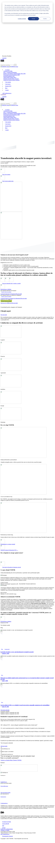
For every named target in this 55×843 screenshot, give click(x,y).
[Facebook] (1, 61)
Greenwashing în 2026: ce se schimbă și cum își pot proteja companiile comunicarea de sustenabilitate (25, 705)
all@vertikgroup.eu (5, 834)
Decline (45, 18)
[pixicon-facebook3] (3, 812)
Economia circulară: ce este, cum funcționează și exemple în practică (17, 652)
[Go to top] (1, 841)
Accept (33, 18)
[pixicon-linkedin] (1, 812)
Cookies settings (22, 18)
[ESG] (7, 281)
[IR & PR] (3, 281)
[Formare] (11, 281)
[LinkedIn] (3, 61)
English (2, 59)
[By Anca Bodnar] (1, 632)
